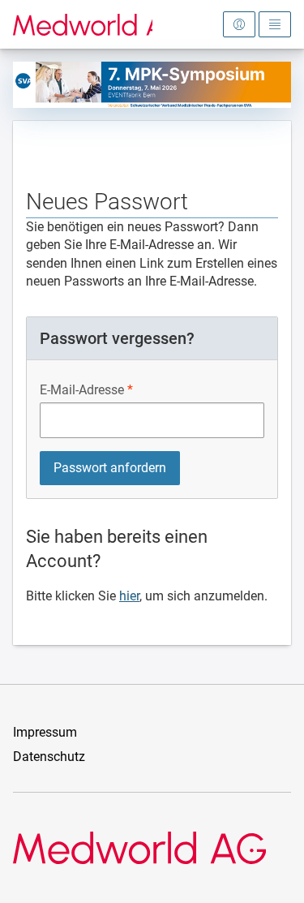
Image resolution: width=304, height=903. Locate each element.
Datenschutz (49, 756)
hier (129, 596)
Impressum (45, 732)
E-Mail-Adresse (82, 390)
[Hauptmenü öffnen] (275, 24)
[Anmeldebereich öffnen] (239, 24)
